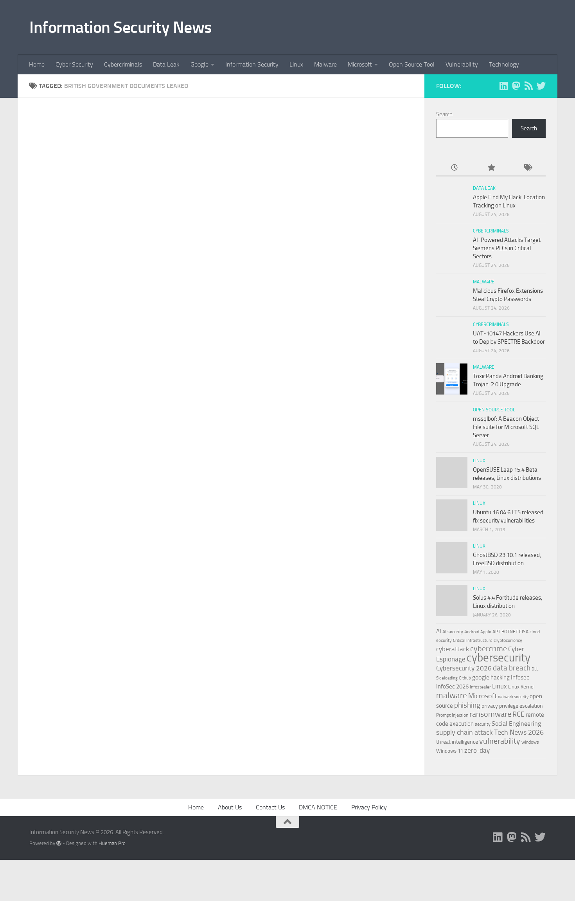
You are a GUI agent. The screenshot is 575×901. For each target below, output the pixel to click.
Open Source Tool (412, 64)
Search (444, 114)
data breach (511, 667)
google (480, 677)
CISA (523, 631)
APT (496, 631)
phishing (467, 705)
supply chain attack (464, 732)
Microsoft (360, 64)
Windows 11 (449, 751)
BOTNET (509, 631)
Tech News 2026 (519, 732)
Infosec (520, 677)
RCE (518, 714)
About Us (230, 807)
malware (451, 695)
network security (513, 696)
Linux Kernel (521, 687)
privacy (490, 706)
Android (471, 631)
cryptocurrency (508, 640)
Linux (296, 64)
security (483, 724)
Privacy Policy (369, 807)
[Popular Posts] (491, 168)
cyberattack (452, 649)
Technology (504, 64)
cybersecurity (498, 657)
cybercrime (488, 648)
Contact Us (270, 807)
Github (465, 678)
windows (530, 742)
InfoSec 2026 (452, 686)
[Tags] (527, 168)
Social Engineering (516, 723)
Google (199, 64)
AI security (452, 631)
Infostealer (480, 687)
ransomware (490, 714)
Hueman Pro (112, 843)
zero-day (477, 750)
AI (438, 631)
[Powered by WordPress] (58, 843)
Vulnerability (462, 64)
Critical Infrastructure (472, 640)
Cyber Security (74, 64)
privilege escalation (521, 706)
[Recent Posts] (454, 168)
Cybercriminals (123, 64)
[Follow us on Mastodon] (516, 85)
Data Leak (166, 64)
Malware (325, 64)
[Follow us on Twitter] (541, 85)
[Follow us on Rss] (528, 85)
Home (37, 64)
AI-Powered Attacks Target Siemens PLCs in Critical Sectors (507, 248)
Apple (485, 631)
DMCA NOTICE (318, 807)
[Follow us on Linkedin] (503, 85)
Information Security (252, 64)
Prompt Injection (452, 715)
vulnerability (499, 741)
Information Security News (120, 27)
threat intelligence (457, 742)
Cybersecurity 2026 (464, 668)
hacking (500, 677)
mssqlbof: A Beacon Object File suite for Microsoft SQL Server (506, 427)
